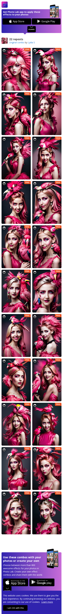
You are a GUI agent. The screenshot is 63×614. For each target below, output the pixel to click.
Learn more (47, 601)
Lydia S (31, 42)
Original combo (16, 42)
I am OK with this (15, 607)
